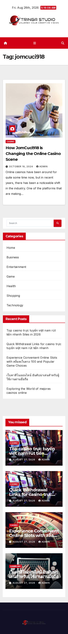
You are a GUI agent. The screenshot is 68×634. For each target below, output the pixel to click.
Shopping (13, 295)
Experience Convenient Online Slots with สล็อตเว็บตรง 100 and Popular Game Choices (32, 361)
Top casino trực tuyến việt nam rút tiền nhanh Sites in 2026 (32, 453)
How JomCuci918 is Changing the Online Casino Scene (33, 153)
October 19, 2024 (21, 166)
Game (11, 276)
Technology (15, 305)
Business (13, 257)
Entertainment (16, 267)
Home (11, 247)
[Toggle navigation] (35, 43)
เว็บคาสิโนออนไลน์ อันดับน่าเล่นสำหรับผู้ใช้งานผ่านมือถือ (33, 574)
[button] (62, 43)
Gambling (15, 566)
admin (43, 166)
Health (11, 286)
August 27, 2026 (24, 459)
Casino (10, 141)
